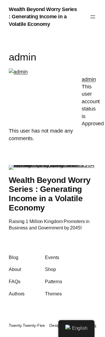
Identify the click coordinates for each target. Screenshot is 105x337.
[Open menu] (92, 16)
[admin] (18, 72)
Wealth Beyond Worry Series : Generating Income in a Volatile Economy (43, 16)
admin (89, 79)
